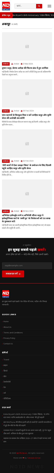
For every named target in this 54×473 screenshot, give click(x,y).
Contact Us (8, 344)
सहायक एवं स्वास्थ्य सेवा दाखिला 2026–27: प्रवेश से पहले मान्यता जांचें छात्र (27, 440)
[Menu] (49, 6)
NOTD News (22, 453)
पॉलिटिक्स (7, 398)
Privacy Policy (9, 338)
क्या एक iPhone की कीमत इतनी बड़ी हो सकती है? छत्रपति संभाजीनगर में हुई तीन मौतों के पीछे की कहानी (27, 424)
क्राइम (5, 365)
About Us (7, 327)
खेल (4, 376)
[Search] (39, 6)
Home (6, 321)
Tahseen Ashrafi (34, 458)
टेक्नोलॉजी (7, 382)
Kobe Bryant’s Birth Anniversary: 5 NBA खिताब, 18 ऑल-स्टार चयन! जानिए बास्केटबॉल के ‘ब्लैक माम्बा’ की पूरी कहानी (26, 416)
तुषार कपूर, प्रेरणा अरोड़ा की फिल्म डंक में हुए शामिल (25, 68)
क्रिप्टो (5, 371)
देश (4, 387)
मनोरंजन (6, 64)
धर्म (4, 393)
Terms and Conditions (13, 333)
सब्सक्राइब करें (12, 273)
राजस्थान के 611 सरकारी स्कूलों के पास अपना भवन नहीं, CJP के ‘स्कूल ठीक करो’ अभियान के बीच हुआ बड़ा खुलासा (27, 432)
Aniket (16, 64)
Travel (6, 360)
